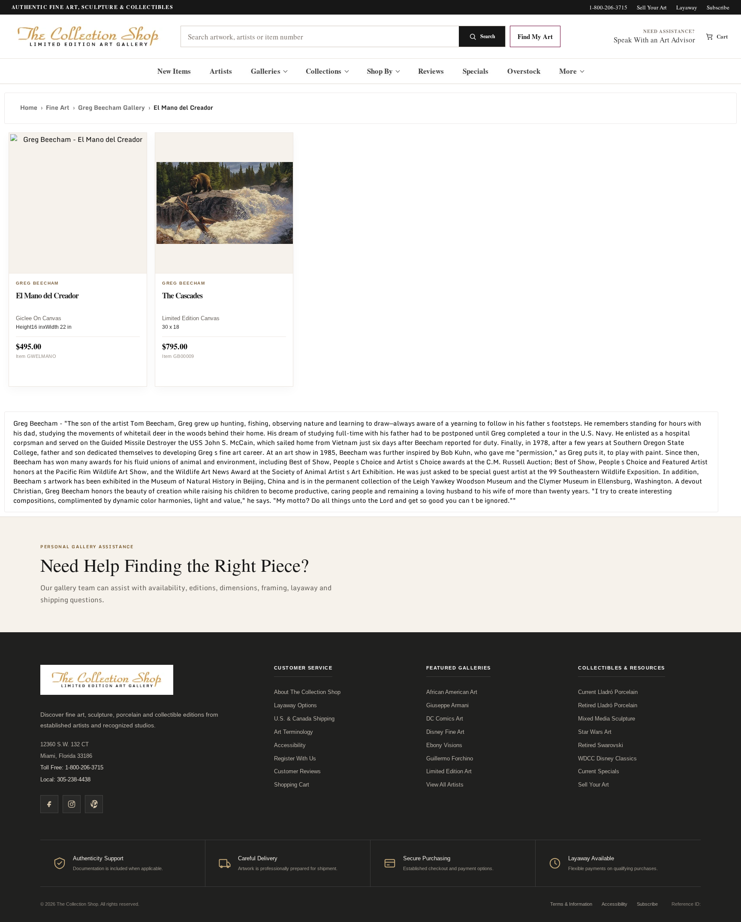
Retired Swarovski (600, 745)
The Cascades (182, 295)
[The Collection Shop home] (89, 36)
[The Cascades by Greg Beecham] (225, 203)
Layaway (686, 7)
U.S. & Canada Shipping (304, 718)
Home (28, 107)
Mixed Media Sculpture (606, 718)
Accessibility (290, 745)
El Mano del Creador (47, 295)
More (568, 71)
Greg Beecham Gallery (111, 107)
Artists (221, 71)
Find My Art (535, 36)
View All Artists (445, 784)
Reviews (431, 71)
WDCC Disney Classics (607, 758)
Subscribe (718, 7)
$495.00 (28, 346)
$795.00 (174, 346)
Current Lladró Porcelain (608, 692)
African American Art (451, 692)
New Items (174, 71)
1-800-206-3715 (608, 7)
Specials (476, 71)
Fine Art (57, 107)
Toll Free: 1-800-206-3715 (71, 767)
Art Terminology (293, 732)
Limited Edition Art (449, 771)
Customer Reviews (297, 771)
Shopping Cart (291, 784)
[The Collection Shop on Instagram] (72, 804)
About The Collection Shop (307, 692)
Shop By (380, 71)
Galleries (265, 71)
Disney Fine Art (445, 732)
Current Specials (598, 771)
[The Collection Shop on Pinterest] (94, 804)
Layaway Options (295, 705)
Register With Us (295, 758)
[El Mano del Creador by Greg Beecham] (79, 203)
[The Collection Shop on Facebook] (49, 804)
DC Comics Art (444, 718)
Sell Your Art (652, 7)
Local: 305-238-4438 (65, 779)
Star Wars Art (594, 732)
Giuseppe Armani (447, 705)
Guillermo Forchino (449, 758)
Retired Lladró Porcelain (607, 705)
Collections (324, 71)
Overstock (523, 71)
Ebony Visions (444, 745)
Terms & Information (571, 904)
